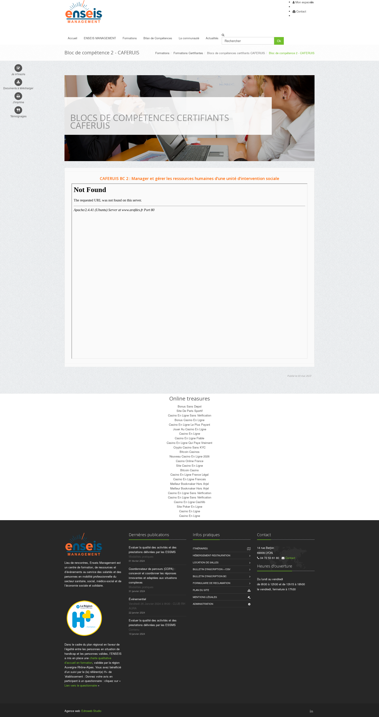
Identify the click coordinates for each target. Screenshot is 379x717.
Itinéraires (200, 548)
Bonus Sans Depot (190, 406)
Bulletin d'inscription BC (210, 576)
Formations (130, 38)
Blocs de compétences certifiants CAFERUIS (236, 53)
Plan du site (201, 590)
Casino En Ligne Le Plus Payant (189, 424)
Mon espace (303, 2)
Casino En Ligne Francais (189, 479)
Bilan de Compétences (157, 38)
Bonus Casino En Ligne (189, 420)
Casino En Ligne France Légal (189, 474)
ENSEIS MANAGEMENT (100, 38)
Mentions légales (205, 597)
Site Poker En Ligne (189, 506)
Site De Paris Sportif (190, 411)
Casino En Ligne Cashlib (189, 502)
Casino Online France (189, 461)
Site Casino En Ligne (189, 465)
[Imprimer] (18, 96)
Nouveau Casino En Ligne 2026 (189, 456)
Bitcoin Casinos (190, 452)
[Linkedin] (312, 2)
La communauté (189, 38)
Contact (301, 11)
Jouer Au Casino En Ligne (189, 429)
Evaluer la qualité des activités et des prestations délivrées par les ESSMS (153, 549)
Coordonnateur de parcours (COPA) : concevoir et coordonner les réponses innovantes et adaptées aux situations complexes (153, 575)
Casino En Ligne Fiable (189, 438)
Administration (203, 603)
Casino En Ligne (189, 433)
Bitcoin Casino (189, 470)
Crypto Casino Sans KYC (189, 447)
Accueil (72, 38)
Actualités (212, 38)
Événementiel (137, 599)
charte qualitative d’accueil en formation (87, 660)
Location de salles (205, 562)
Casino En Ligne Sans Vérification (189, 415)
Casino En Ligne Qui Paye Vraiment (189, 443)
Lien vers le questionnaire (80, 685)
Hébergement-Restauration (211, 555)
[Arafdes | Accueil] (93, 11)
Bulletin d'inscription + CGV (211, 569)
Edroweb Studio (91, 711)
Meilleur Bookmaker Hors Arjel (189, 484)
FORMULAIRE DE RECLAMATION (211, 583)
